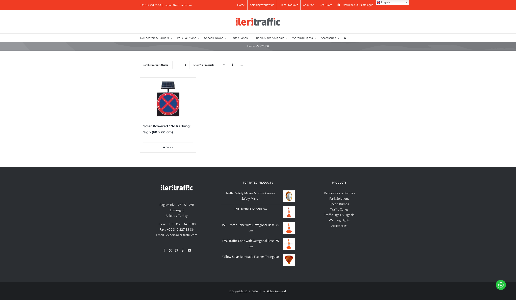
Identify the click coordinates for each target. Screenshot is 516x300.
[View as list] (241, 65)
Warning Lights (339, 220)
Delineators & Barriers (339, 193)
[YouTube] (189, 250)
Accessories (339, 226)
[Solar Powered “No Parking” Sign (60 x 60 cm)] (168, 98)
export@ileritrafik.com (178, 5)
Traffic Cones (339, 209)
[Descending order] (185, 65)
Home (251, 46)
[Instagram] (176, 250)
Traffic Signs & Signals (339, 215)
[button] (345, 38)
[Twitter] (170, 250)
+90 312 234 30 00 (182, 224)
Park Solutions (339, 198)
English (385, 2)
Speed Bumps (339, 204)
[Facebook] (164, 250)
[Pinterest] (183, 250)
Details (169, 147)
